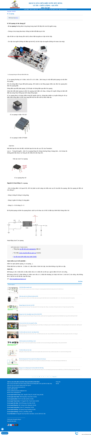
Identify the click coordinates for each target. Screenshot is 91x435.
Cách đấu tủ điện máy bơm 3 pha (25, 349)
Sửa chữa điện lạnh (53, 9)
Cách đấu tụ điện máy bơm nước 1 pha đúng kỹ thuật (29, 332)
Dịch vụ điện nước (34, 9)
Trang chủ (58, 381)
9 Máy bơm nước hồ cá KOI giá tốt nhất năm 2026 (28, 296)
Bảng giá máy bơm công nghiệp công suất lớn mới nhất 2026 (30, 314)
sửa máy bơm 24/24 (43, 9)
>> (50, 376)
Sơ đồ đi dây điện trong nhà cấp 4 (25, 287)
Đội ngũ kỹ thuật (63, 9)
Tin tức (57, 383)
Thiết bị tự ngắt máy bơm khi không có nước (27, 340)
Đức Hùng (80, 281)
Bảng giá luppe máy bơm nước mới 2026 (26, 305)
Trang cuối (54, 376)
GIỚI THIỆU (26, 9)
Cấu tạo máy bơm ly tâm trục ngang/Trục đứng (28, 323)
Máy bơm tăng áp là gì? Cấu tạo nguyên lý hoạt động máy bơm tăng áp (32, 358)
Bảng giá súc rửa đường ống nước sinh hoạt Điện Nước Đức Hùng (31, 367)
